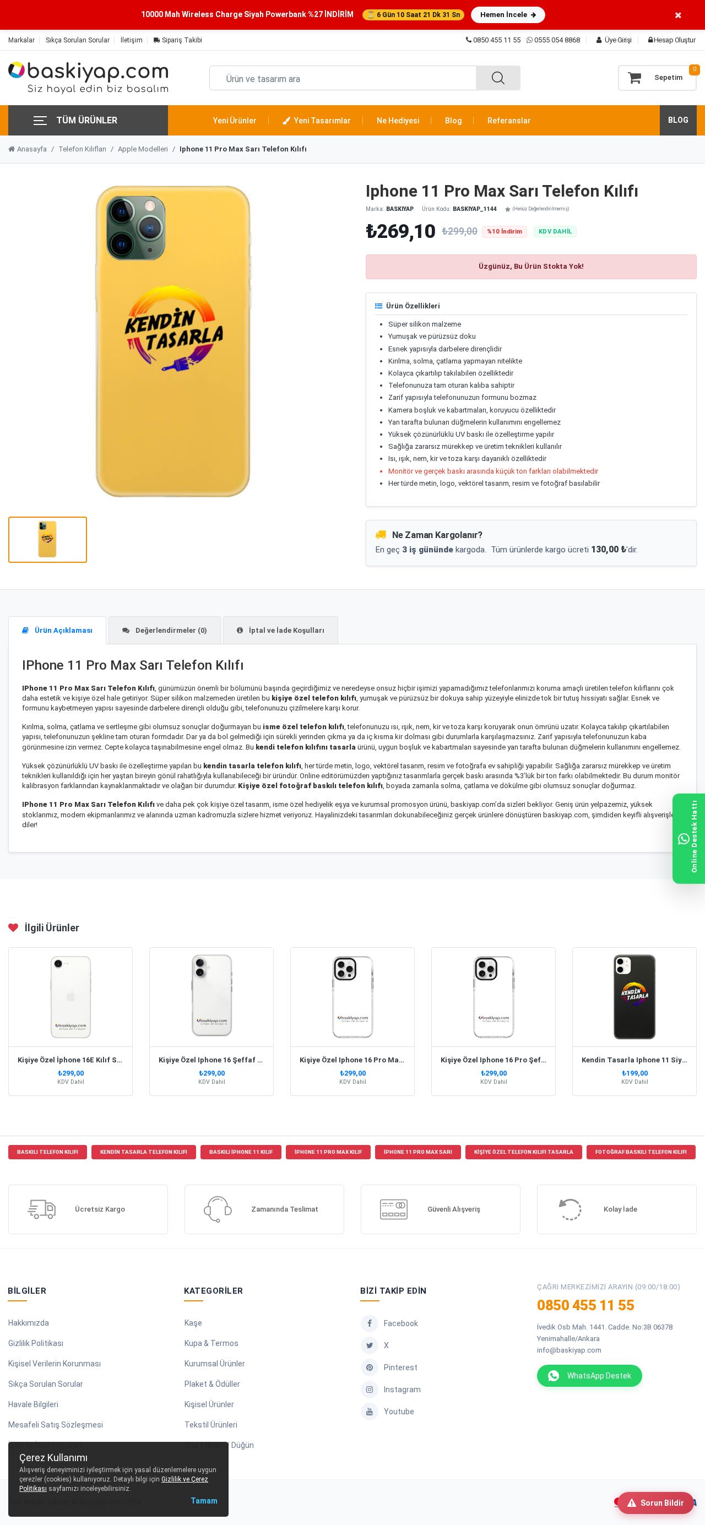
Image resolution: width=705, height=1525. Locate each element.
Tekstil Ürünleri (211, 1424)
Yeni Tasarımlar (321, 120)
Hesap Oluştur (673, 40)
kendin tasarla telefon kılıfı (143, 1152)
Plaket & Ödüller (212, 1384)
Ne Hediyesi (398, 120)
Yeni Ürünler (235, 120)
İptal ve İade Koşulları (285, 630)
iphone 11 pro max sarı (418, 1152)
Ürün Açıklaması (63, 630)
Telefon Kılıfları (82, 149)
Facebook (401, 1323)
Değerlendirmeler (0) (170, 630)
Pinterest (400, 1367)
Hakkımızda (28, 1322)
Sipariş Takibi (181, 40)
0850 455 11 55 (495, 40)
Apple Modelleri (143, 149)
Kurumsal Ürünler (215, 1363)
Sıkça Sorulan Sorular (78, 40)
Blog (453, 120)
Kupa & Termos (211, 1343)
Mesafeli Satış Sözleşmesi (55, 1424)
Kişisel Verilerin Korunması (54, 1363)
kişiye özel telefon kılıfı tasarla (523, 1152)
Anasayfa (32, 149)
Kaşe (193, 1322)
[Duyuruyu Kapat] (678, 14)
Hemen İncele (504, 14)
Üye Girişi (617, 40)
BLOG (678, 120)
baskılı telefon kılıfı (47, 1152)
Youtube (399, 1411)
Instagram (402, 1389)
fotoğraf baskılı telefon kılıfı (641, 1152)
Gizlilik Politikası (35, 1343)
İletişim (132, 40)
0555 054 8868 (557, 40)
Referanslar (509, 120)
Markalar (21, 40)
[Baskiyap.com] (88, 78)
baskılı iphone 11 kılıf (241, 1152)
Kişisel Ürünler (209, 1404)
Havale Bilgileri (33, 1404)
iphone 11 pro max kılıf (328, 1152)
